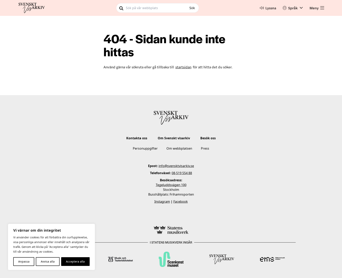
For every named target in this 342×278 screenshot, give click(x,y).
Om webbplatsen (179, 148)
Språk (293, 7)
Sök (192, 8)
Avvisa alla (48, 261)
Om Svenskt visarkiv (174, 138)
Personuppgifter (145, 148)
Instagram (162, 201)
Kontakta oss (136, 138)
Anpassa (23, 261)
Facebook (180, 201)
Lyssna (270, 7)
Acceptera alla (75, 261)
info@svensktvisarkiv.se (176, 166)
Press (205, 148)
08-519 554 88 (182, 173)
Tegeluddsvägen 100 (171, 185)
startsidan (183, 66)
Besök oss (208, 138)
